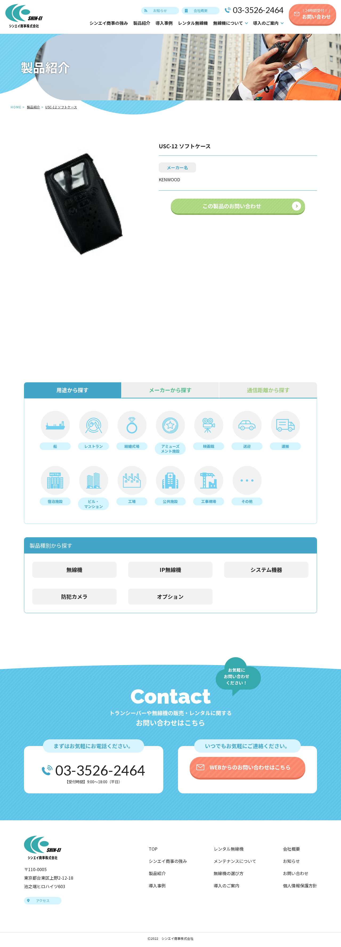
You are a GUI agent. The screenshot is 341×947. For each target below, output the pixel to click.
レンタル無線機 (193, 23)
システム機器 (266, 569)
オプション (170, 596)
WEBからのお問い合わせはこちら (250, 767)
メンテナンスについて (235, 861)
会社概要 (201, 10)
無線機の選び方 (228, 873)
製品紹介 (141, 23)
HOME (16, 107)
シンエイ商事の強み (109, 23)
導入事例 (164, 23)
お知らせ (160, 10)
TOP (153, 849)
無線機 (74, 569)
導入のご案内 (226, 885)
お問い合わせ (316, 14)
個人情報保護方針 (300, 885)
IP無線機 (170, 569)
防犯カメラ (74, 596)
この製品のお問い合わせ (231, 206)
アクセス (43, 900)
